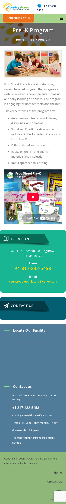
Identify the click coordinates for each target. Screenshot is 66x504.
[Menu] (61, 18)
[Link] (16, 7)
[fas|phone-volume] (8, 407)
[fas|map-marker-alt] (8, 397)
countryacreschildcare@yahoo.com (33, 281)
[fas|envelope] (8, 415)
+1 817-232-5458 (33, 268)
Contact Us (54, 482)
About (58, 491)
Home (58, 473)
